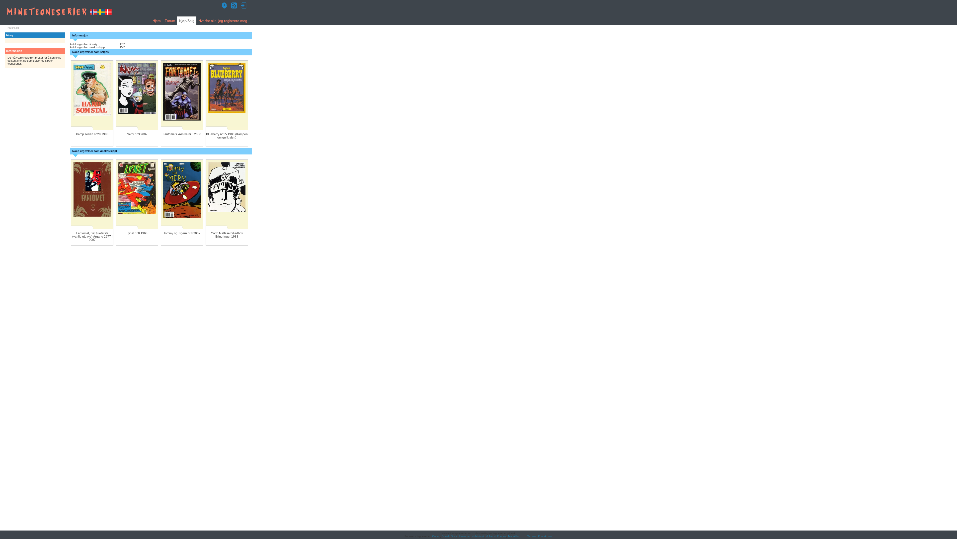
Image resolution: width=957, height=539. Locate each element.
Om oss (532, 536)
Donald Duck (449, 536)
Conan (436, 536)
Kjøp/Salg (186, 21)
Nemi (492, 536)
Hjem (157, 21)
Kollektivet (478, 536)
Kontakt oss (545, 536)
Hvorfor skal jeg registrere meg (222, 21)
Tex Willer (513, 536)
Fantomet (464, 536)
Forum (170, 21)
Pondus (501, 536)
